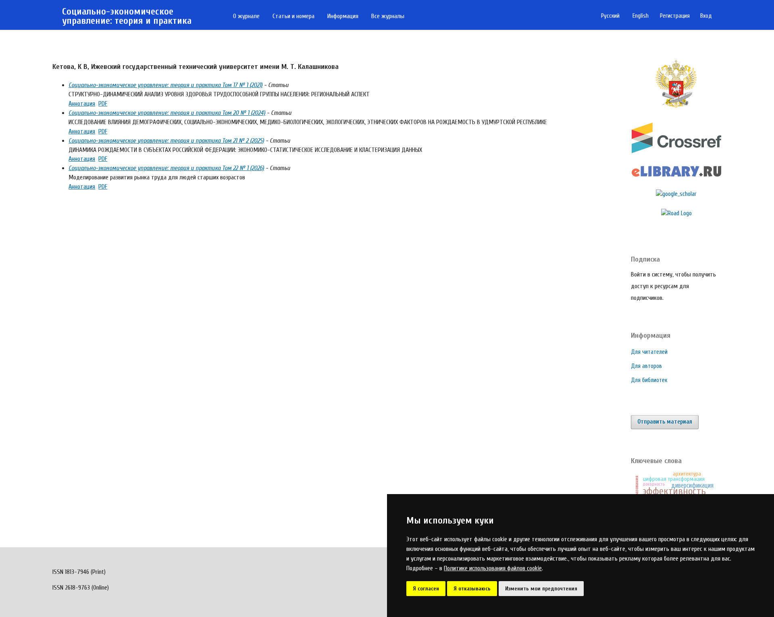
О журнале (246, 16)
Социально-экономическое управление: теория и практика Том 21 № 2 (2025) (166, 140)
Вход (706, 15)
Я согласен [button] (426, 588)
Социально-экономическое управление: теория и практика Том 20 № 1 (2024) (167, 112)
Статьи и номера (293, 16)
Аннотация (82, 103)
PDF (102, 103)
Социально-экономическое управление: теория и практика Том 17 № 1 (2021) (165, 85)
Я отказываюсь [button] (472, 588)
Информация (342, 16)
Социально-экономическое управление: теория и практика (126, 16)
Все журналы (387, 16)
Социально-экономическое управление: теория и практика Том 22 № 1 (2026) (166, 168)
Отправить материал (664, 421)
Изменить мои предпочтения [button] (541, 588)
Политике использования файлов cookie (493, 568)
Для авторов (646, 366)
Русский (610, 15)
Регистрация (675, 15)
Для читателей (649, 352)
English (641, 15)
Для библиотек (649, 380)
